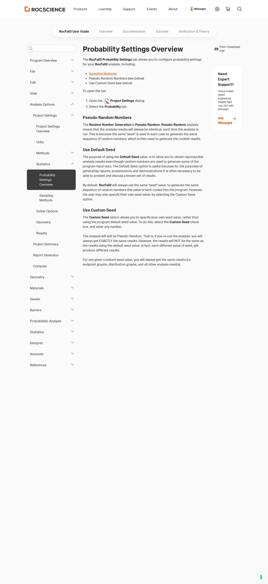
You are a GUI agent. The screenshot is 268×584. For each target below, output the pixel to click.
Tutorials (162, 31)
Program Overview (43, 60)
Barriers (35, 310)
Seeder (35, 299)
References (38, 365)
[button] (217, 9)
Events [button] (152, 9)
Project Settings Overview (48, 128)
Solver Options (47, 211)
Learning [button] (105, 9)
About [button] (173, 9)
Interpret (36, 343)
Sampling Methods (46, 197)
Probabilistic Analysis (45, 321)
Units (40, 142)
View (33, 93)
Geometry (43, 222)
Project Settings (45, 115)
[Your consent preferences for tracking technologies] (261, 577)
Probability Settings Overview (47, 179)
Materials (37, 288)
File (32, 71)
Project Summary (45, 244)
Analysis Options (42, 104)
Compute (40, 266)
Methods (42, 153)
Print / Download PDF (230, 49)
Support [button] (129, 9)
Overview (105, 31)
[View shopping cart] (228, 9)
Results (41, 233)
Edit (33, 82)
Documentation (134, 31)
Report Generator (46, 255)
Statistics (43, 164)
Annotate (37, 354)
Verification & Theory (194, 31)
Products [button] (80, 9)
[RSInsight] (198, 9)
